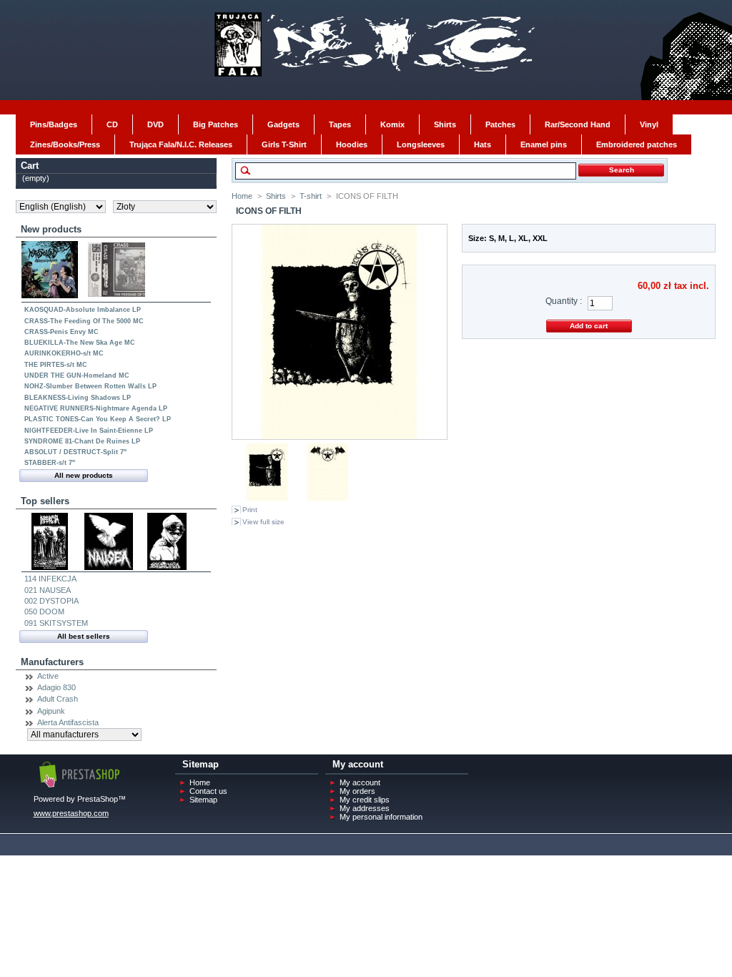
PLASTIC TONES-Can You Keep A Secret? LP (97, 419)
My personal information (381, 816)
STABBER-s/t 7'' (49, 462)
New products (51, 229)
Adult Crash (57, 698)
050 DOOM (44, 611)
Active (48, 676)
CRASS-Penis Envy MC (61, 331)
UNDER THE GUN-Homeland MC (76, 375)
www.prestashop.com (71, 813)
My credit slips (365, 799)
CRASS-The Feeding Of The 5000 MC (84, 321)
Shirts (276, 196)
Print (249, 510)
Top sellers (45, 501)
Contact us (208, 791)
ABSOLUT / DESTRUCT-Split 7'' (75, 452)
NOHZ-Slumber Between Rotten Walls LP (90, 386)
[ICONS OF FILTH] (267, 498)
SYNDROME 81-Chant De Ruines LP (82, 441)
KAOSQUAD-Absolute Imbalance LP (82, 309)
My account (360, 782)
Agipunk (51, 711)
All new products (83, 475)
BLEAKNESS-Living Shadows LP (77, 397)
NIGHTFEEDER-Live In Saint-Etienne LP (88, 430)
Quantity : (563, 301)
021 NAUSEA (47, 590)
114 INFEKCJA (50, 578)
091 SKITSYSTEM (56, 623)
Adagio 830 (56, 687)
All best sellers (83, 636)
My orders (357, 791)
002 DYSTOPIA (51, 600)
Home (242, 196)
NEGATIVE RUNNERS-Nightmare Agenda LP (95, 408)
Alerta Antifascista (68, 722)
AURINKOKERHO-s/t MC (64, 353)
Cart (30, 165)
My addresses (365, 808)
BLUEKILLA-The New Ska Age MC (79, 342)
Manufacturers (52, 662)
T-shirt (311, 196)
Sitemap (203, 799)
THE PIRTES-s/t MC (55, 364)
